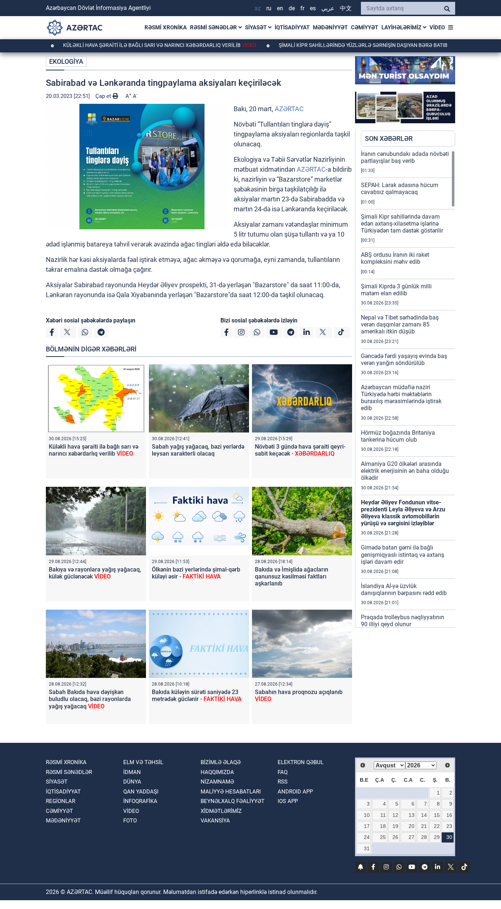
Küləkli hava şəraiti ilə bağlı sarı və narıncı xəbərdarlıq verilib (131, 45)
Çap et (104, 96)
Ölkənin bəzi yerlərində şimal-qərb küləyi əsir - (196, 573)
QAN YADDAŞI (140, 791)
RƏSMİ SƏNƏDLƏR (214, 27)
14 (424, 815)
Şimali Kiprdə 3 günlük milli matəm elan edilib (396, 290)
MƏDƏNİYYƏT (330, 27)
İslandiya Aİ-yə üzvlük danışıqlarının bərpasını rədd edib (404, 589)
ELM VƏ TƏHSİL (143, 762)
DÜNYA (132, 781)
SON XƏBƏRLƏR (389, 138)
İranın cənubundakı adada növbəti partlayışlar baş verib (405, 157)
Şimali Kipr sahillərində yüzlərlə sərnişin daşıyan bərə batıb (335, 45)
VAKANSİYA (215, 820)
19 (395, 826)
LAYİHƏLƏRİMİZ (402, 27)
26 (395, 837)
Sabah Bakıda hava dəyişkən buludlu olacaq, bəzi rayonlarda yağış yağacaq (90, 699)
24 (367, 837)
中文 (346, 8)
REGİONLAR (60, 801)
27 (411, 837)
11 (383, 815)
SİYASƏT (256, 27)
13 (411, 815)
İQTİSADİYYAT (292, 27)
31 (367, 848)
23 (449, 826)
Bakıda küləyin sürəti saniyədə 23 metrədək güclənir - (197, 695)
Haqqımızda (217, 772)
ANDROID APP (295, 791)
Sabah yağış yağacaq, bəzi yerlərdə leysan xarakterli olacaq (198, 450)
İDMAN (132, 772)
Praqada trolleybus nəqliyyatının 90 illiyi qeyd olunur (402, 621)
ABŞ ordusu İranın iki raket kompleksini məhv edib (395, 258)
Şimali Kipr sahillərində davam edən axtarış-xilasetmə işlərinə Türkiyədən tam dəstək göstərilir (402, 223)
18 (383, 826)
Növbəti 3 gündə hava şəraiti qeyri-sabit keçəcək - (300, 450)
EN (280, 8)
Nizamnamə (217, 781)
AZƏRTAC (289, 109)
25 (383, 837)
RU (268, 8)
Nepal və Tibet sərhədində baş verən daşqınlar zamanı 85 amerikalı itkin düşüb (400, 324)
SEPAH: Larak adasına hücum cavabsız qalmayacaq (399, 189)
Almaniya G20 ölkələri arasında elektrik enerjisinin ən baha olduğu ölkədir (405, 470)
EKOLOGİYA (66, 61)
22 (437, 826)
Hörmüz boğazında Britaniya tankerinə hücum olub (398, 436)
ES (313, 8)
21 (424, 826)
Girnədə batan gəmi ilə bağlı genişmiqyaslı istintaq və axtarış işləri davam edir (402, 554)
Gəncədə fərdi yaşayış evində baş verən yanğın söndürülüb (404, 359)
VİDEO (437, 27)
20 (411, 826)
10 (367, 815)
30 (449, 837)
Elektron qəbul (300, 762)
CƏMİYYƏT (364, 27)
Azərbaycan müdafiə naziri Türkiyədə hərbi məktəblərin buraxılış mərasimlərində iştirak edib (401, 398)
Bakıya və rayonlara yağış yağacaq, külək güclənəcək (95, 573)
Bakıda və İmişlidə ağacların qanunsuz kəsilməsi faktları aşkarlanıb (291, 576)
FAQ (283, 772)
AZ (258, 8)
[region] (408, 388)
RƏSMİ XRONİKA (166, 27)
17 (367, 826)
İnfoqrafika (140, 801)
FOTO (130, 820)
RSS (283, 781)
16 (449, 815)
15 (437, 815)
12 (395, 815)
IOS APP (288, 801)
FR (302, 8)
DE (292, 8)
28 (424, 837)
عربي (327, 8)
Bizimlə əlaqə (221, 762)
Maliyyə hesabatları (231, 791)
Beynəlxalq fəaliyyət (232, 801)
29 (437, 837)
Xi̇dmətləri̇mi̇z (221, 811)
